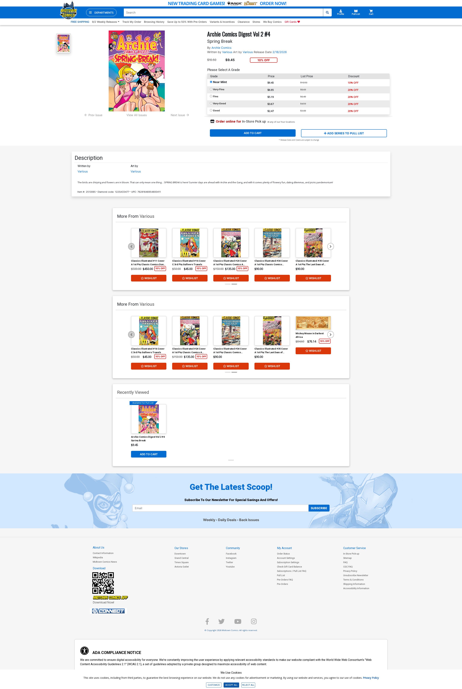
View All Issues (137, 115)
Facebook (231, 553)
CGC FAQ (348, 566)
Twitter (229, 562)
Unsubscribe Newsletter (355, 575)
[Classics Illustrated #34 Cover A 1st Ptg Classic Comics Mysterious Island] (272, 243)
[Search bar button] (327, 12)
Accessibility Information (356, 588)
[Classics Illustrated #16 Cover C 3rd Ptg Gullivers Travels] (190, 243)
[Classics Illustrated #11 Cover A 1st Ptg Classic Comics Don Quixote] (148, 243)
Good (216, 110)
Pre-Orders (282, 584)
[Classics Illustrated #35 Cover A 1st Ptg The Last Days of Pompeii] (313, 243)
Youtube (230, 566)
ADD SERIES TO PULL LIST (345, 133)
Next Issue (178, 115)
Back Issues (249, 520)
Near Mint (220, 82)
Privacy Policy (350, 571)
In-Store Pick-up (351, 553)
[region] (131, 246)
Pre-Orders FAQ (285, 579)
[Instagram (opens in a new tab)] (254, 623)
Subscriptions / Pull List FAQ (291, 571)
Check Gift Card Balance (289, 566)
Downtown (180, 553)
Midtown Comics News (105, 561)
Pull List (281, 575)
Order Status (283, 553)
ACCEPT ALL (231, 685)
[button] (101, 12)
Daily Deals (227, 520)
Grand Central (182, 558)
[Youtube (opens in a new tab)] (238, 623)
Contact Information (103, 553)
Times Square (182, 562)
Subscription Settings (288, 562)
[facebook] (207, 623)
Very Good (219, 103)
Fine (215, 96)
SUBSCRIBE (319, 508)
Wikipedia (98, 557)
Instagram (231, 558)
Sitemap (347, 558)
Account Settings (286, 558)
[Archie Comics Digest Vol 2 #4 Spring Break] (148, 419)
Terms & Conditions (353, 579)
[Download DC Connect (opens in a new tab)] (115, 611)
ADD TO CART (253, 133)
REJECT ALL (248, 685)
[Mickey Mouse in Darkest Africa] (313, 323)
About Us (98, 547)
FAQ (345, 562)
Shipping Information (354, 584)
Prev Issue (95, 115)
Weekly (209, 520)
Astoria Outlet (182, 566)
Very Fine (218, 89)
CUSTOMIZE (214, 685)
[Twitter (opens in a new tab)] (221, 623)
